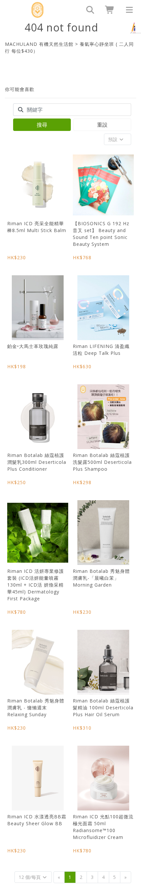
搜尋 (42, 124)
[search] (88, 10)
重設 (102, 124)
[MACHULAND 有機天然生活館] (37, 10)
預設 (113, 139)
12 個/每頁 (30, 877)
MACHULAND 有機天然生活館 (39, 44)
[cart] (107, 10)
